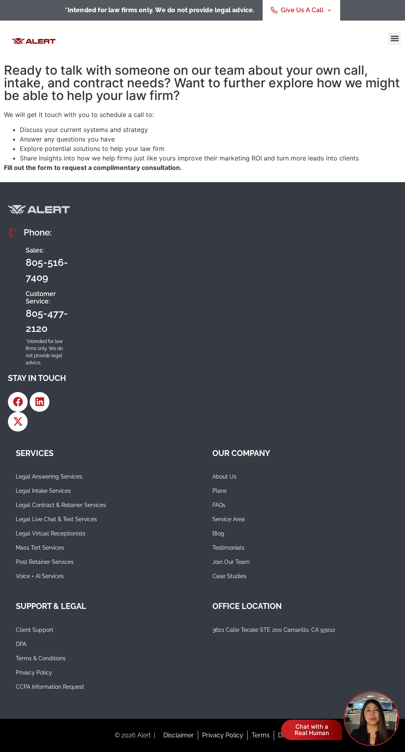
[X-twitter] (18, 422)
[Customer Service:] (14, 311)
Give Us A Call (302, 10)
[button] (394, 38)
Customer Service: (41, 297)
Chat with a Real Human (312, 730)
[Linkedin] (39, 402)
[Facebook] (18, 402)
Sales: (35, 250)
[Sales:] (14, 264)
